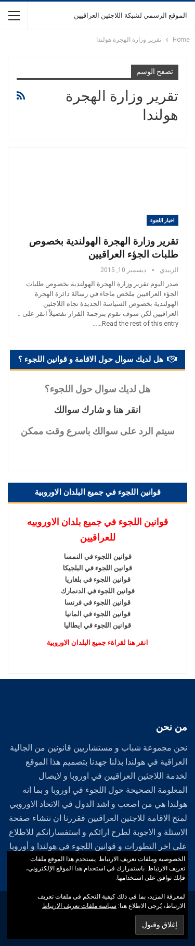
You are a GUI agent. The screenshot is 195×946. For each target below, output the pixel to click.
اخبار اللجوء (162, 220)
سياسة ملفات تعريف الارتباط (79, 906)
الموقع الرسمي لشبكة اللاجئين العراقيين (130, 15)
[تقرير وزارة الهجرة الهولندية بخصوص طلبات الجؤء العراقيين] (123, 191)
